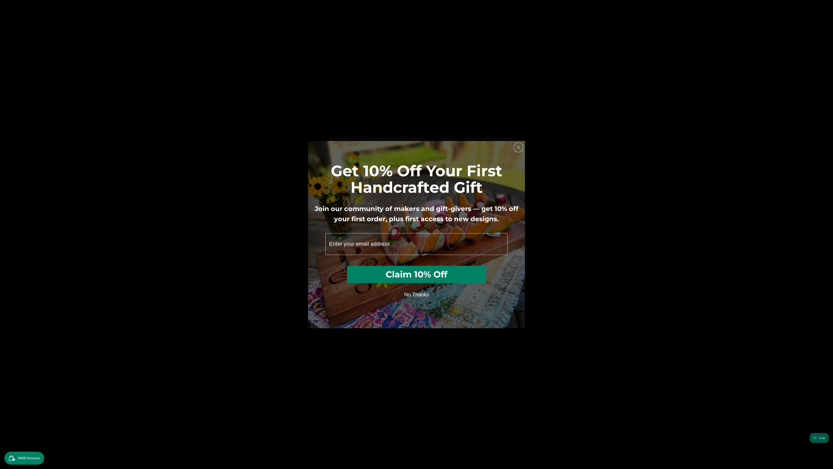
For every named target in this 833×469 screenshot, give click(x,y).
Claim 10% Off (416, 274)
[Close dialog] (518, 147)
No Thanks (416, 294)
